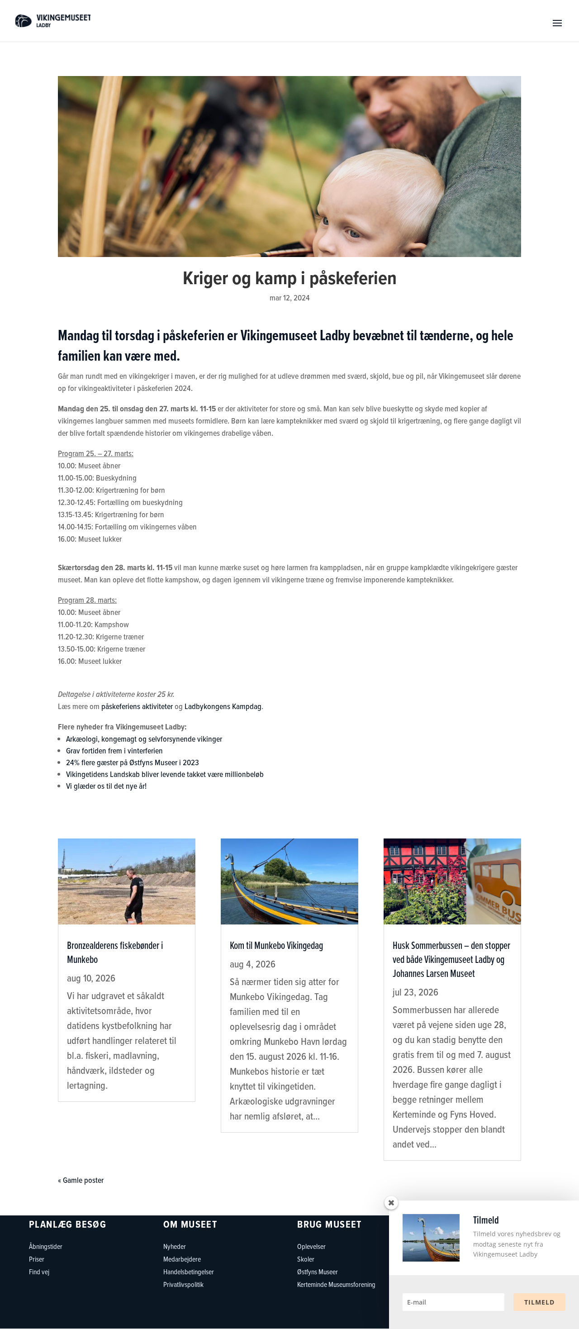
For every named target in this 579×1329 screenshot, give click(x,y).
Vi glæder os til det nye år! (106, 786)
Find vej (39, 1272)
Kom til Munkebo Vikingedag (276, 945)
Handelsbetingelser (188, 1272)
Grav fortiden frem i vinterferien (114, 751)
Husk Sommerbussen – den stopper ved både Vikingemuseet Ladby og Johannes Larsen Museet (451, 959)
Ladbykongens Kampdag (223, 706)
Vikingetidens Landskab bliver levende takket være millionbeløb (185, 774)
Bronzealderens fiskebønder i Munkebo (115, 952)
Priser (36, 1259)
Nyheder (174, 1246)
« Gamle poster (81, 1180)
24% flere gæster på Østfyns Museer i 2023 (132, 762)
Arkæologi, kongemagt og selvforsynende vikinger (144, 739)
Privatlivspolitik (183, 1284)
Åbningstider (45, 1246)
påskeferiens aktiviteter (137, 706)
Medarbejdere (182, 1259)
